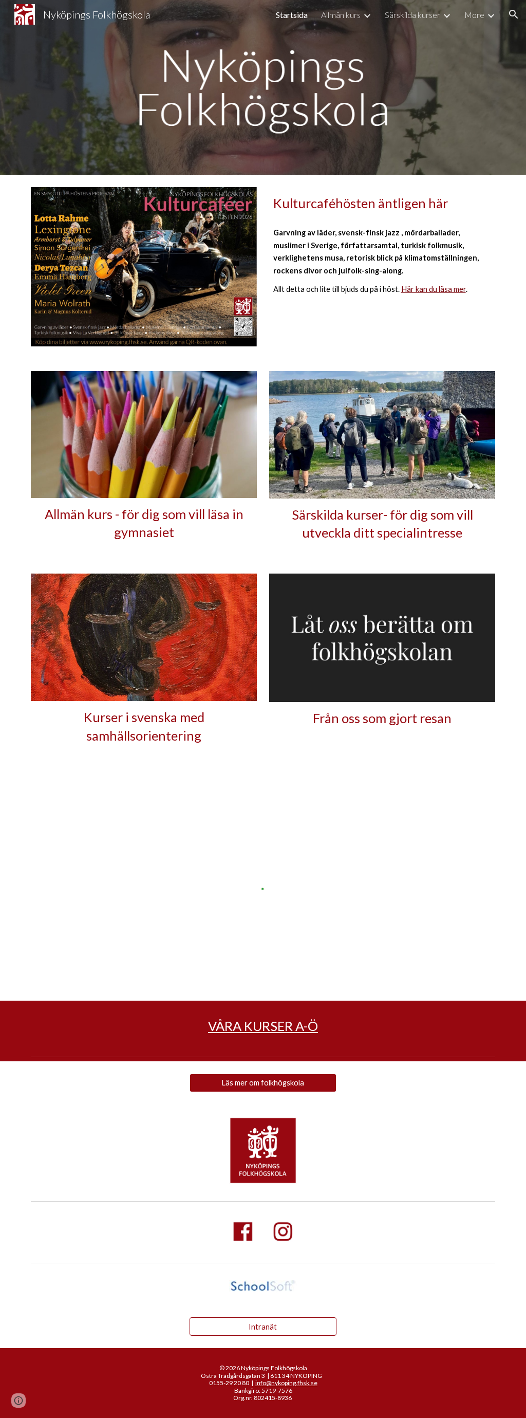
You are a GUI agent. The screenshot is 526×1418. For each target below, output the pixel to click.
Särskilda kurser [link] (412, 15)
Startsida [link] (292, 15)
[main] (382, 203)
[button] (513, 14)
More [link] (474, 15)
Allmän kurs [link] (341, 15)
